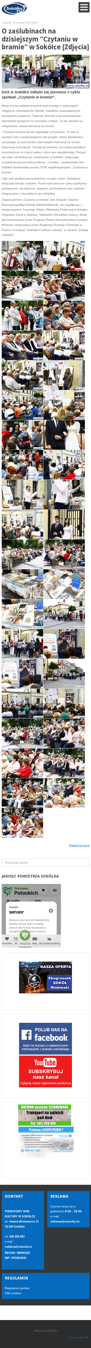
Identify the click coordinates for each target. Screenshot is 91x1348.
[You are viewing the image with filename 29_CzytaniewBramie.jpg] (22, 554)
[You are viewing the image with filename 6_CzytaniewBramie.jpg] (64, 763)
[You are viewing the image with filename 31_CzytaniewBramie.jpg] (64, 584)
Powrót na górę (79, 845)
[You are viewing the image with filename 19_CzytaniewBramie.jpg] (64, 375)
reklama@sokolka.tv (65, 1221)
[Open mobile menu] (84, 7)
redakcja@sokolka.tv (18, 1246)
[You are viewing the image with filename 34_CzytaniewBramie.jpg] (22, 644)
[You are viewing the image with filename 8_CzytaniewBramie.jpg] (64, 793)
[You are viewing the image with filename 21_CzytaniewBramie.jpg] (22, 435)
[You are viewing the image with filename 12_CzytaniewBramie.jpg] (22, 285)
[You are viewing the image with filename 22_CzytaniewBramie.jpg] (64, 435)
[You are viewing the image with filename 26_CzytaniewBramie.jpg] (64, 494)
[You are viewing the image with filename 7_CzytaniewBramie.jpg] (22, 793)
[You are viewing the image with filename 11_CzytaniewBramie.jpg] (64, 256)
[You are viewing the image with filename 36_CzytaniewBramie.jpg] (22, 674)
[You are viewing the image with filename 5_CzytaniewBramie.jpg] (22, 763)
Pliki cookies (13, 1293)
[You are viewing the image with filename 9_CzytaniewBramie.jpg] (22, 823)
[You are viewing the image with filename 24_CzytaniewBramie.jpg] (64, 465)
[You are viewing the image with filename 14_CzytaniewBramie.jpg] (22, 315)
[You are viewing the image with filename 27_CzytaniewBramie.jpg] (22, 524)
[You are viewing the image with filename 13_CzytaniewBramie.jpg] (64, 285)
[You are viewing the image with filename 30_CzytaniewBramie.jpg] (22, 584)
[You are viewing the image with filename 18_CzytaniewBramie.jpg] (22, 375)
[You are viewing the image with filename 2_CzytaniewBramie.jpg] (64, 554)
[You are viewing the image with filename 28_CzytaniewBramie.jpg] (64, 524)
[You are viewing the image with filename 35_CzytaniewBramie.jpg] (64, 644)
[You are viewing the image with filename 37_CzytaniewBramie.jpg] (64, 674)
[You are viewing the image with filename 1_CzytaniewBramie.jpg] (22, 405)
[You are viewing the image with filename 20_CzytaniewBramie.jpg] (64, 405)
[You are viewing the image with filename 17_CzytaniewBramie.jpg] (64, 345)
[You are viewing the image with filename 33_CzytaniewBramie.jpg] (64, 614)
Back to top (76, 1337)
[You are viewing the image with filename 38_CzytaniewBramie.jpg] (22, 703)
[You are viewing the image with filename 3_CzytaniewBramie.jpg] (22, 733)
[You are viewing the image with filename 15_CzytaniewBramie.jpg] (64, 315)
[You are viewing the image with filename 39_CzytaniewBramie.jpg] (64, 703)
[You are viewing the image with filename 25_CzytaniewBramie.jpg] (22, 494)
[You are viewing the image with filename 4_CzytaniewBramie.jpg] (64, 733)
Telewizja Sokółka (45, 1330)
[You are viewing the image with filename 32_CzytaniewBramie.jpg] (22, 614)
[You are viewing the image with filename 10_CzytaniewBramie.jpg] (22, 256)
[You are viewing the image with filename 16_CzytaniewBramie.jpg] (22, 345)
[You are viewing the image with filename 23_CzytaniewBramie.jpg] (22, 465)
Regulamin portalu (17, 1288)
